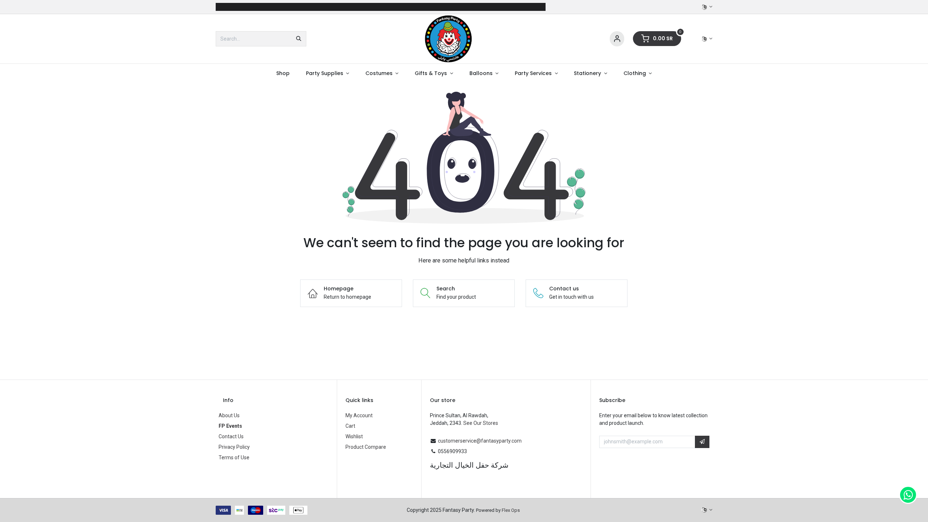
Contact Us (231, 436)
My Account (359, 415)
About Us (229, 415)
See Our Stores (480, 423)
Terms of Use (234, 457)
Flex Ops (511, 510)
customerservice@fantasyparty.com (480, 441)
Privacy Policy (234, 447)
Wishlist (354, 436)
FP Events (230, 426)
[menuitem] (283, 73)
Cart (350, 426)
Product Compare (365, 447)
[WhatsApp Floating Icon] (908, 495)
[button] (702, 442)
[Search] (298, 39)
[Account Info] (617, 39)
